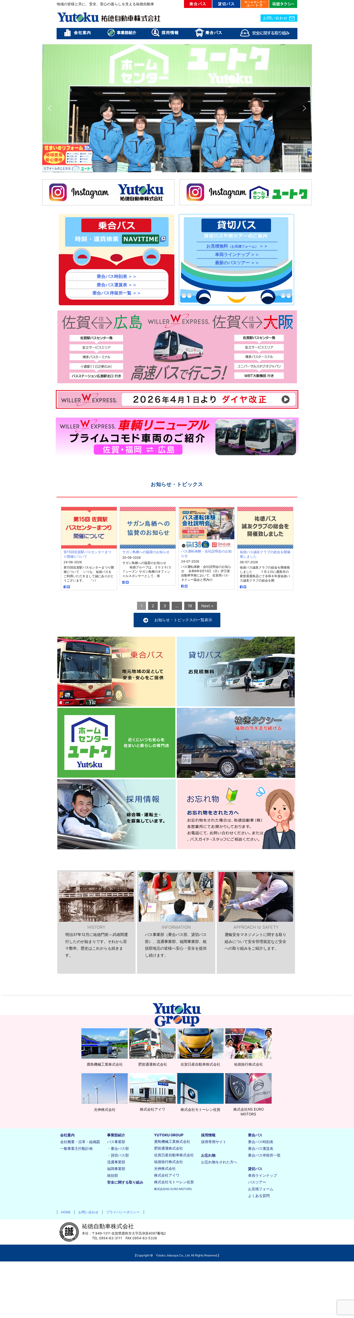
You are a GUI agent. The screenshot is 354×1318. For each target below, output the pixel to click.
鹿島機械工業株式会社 (172, 1141)
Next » (207, 605)
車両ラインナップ (262, 1175)
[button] (49, 108)
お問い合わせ (276, 18)
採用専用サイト (213, 1141)
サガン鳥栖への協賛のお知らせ (146, 552)
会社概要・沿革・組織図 (80, 1141)
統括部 (112, 1175)
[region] (177, 108)
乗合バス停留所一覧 (264, 1155)
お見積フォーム (260, 1189)
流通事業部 (116, 1162)
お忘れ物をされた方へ (219, 1162)
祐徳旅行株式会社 (168, 1161)
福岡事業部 (116, 1168)
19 (190, 605)
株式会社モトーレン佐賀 (174, 1182)
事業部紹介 (116, 1135)
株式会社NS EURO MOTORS (173, 1189)
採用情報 (208, 1135)
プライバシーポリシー (121, 1212)
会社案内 (67, 1135)
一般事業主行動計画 (76, 1148)
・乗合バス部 (118, 1148)
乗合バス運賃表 (260, 1148)
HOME (64, 1212)
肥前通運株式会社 (168, 1148)
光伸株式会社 (165, 1168)
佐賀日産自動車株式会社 (174, 1155)
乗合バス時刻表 (260, 1141)
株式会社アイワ (166, 1175)
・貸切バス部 (118, 1155)
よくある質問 (259, 1195)
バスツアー (257, 1182)
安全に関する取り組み (125, 1182)
